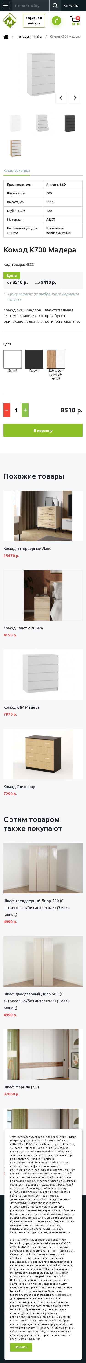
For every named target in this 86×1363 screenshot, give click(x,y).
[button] (61, 97)
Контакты (71, 6)
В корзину (43, 430)
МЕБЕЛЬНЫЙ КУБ (13, 20)
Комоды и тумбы (29, 36)
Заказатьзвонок (56, 20)
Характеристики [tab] (16, 170)
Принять (21, 1347)
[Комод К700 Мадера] (43, 75)
